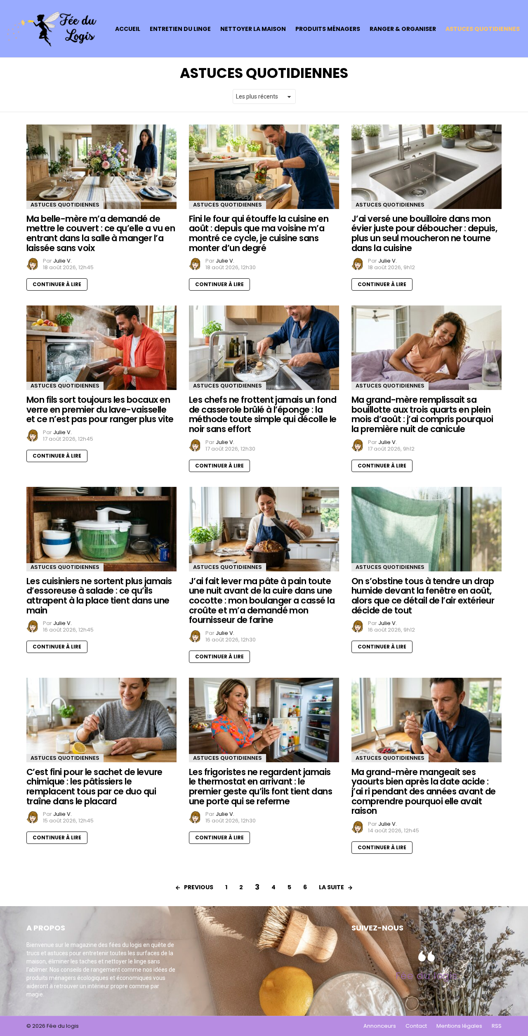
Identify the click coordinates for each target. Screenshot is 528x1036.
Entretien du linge (180, 29)
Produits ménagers (327, 29)
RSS (497, 1026)
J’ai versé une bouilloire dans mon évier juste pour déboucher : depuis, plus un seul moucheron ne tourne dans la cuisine (424, 233)
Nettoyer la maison (253, 29)
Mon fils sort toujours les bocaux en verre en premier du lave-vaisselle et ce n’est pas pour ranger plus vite (100, 409)
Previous (198, 887)
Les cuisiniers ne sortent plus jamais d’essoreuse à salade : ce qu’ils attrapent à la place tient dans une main (99, 595)
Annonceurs (379, 1026)
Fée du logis (426, 975)
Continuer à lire (57, 284)
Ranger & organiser (403, 29)
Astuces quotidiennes (483, 29)
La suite (331, 887)
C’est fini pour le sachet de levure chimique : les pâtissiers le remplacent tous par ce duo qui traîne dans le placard (94, 786)
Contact (416, 1026)
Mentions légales (459, 1026)
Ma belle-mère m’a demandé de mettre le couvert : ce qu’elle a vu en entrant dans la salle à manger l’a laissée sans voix (100, 233)
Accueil (127, 29)
